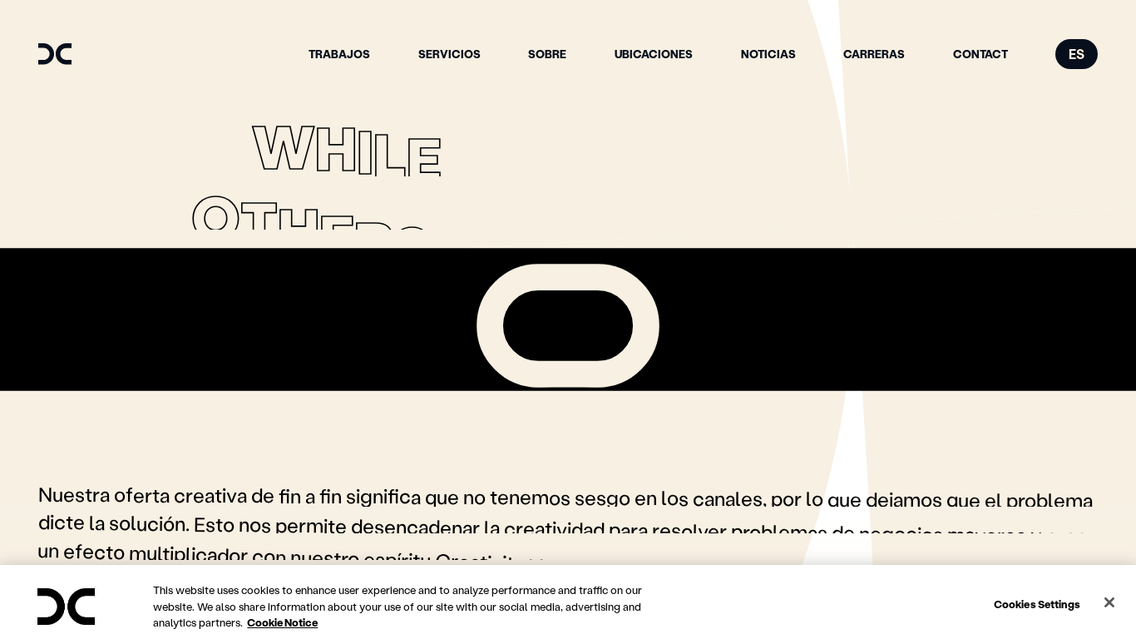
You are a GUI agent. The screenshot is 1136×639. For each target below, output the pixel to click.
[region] (568, 602)
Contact (980, 54)
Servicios (449, 54)
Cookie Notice (282, 622)
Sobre (547, 54)
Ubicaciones (654, 54)
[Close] (1109, 602)
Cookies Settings (1037, 603)
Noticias (768, 54)
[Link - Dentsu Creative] (55, 54)
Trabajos (339, 54)
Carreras (874, 54)
